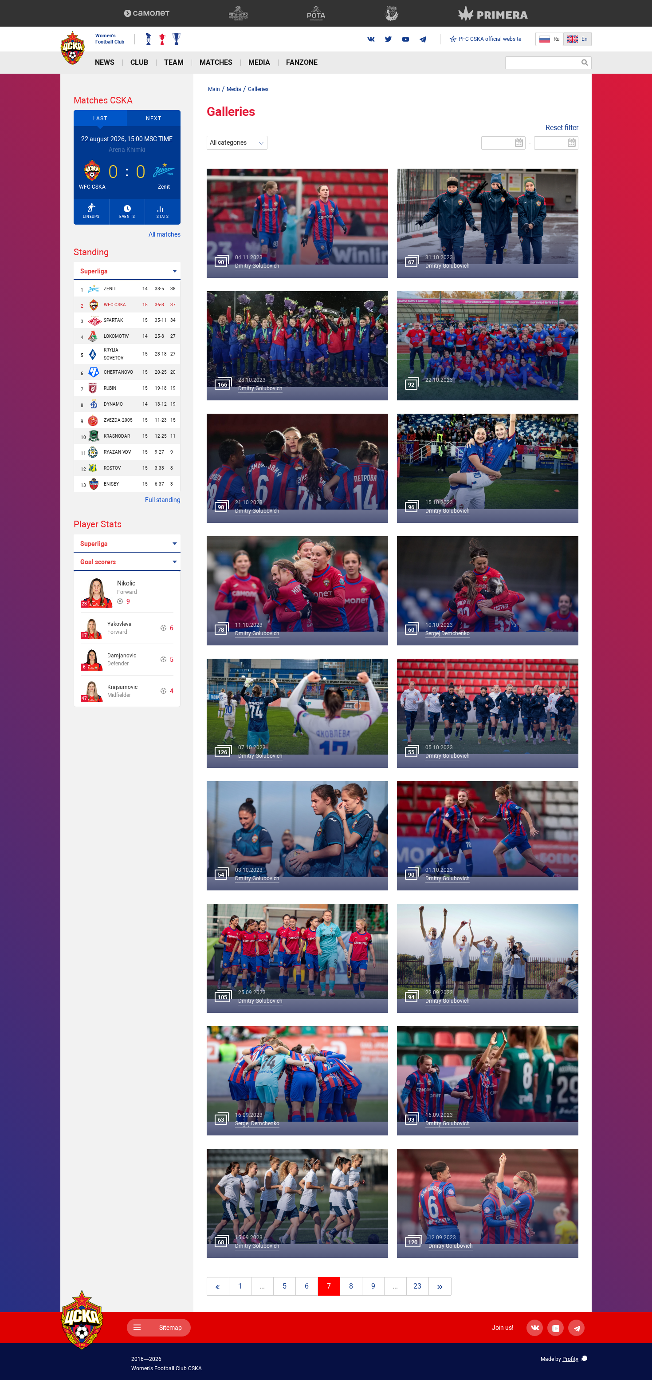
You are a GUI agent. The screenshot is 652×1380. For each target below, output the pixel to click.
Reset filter (562, 127)
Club (139, 62)
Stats (163, 217)
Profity (570, 1359)
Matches (216, 62)
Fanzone (302, 62)
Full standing (163, 499)
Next (153, 118)
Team (174, 62)
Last (100, 118)
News (104, 62)
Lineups (91, 217)
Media (259, 62)
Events (127, 217)
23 (417, 1286)
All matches (165, 234)
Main (214, 89)
